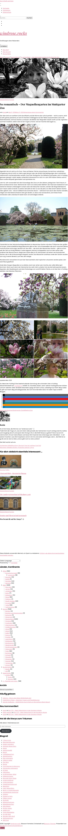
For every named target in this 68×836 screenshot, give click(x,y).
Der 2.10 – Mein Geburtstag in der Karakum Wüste (25, 710)
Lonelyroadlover (8, 780)
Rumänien (8, 653)
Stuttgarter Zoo (18, 410)
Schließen (4, 46)
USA (6, 671)
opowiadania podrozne (10, 792)
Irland (7, 629)
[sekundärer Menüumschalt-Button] (0, 3)
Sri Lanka (8, 603)
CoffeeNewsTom (8, 754)
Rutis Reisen (6, 806)
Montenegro (9, 643)
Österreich (8, 649)
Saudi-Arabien (10, 601)
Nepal (7, 597)
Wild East (6, 820)
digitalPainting (7, 756)
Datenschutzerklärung (15, 826)
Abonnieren (6, 731)
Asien (4, 585)
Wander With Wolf (9, 816)
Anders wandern (8, 744)
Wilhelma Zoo (28, 410)
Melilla (7, 579)
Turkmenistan (10, 607)
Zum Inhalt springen (6, 1)
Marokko (8, 577)
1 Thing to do (7, 740)
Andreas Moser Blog (9, 746)
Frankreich (8, 623)
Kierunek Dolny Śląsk (9, 778)
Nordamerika (7, 667)
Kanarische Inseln (11, 573)
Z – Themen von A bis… (10, 681)
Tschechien (9, 663)
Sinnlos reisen (7, 808)
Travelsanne (18, 386)
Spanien (8, 661)
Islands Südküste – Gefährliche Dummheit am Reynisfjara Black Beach (26, 702)
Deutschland (4, 100)
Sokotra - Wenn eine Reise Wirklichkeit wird (17, 698)
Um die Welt (7, 814)
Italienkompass (8, 776)
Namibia (8, 581)
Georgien (8, 587)
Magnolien (3, 410)
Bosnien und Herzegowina (14, 613)
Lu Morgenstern (8, 782)
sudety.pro (6, 810)
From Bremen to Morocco (11, 766)
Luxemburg (9, 639)
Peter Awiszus (7, 712)
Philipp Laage (7, 798)
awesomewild (7, 750)
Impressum (6, 10)
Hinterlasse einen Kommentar (34, 112)
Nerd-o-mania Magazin (11, 790)
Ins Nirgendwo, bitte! (9, 774)
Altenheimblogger (9, 742)
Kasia (4, 112)
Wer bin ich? (7, 52)
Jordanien (8, 591)
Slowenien (8, 659)
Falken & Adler (7, 760)
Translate (14, 563)
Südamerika (7, 673)
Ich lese (5, 770)
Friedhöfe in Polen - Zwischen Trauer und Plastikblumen (21, 700)
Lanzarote (11, 575)
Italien (7, 470)
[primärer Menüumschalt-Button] (0, 44)
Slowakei (8, 657)
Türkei (7, 605)
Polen (7, 651)
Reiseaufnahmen (8, 802)
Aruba (10, 677)
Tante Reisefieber (8, 812)
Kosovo (7, 635)
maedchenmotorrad (10, 784)
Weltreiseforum (8, 818)
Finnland (8, 621)
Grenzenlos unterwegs (10, 768)
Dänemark (9, 617)
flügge (5, 764)
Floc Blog (6, 762)
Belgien (7, 611)
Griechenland (9, 625)
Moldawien (9, 641)
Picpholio (6, 800)
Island (7, 631)
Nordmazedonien (11, 647)
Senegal (8, 583)
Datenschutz (7, 12)
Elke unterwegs (8, 758)
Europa (11, 100)
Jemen (7, 589)
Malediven (8, 595)
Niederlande (9, 645)
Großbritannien (10, 627)
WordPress (3, 826)
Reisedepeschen (8, 804)
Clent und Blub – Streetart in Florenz (13, 473)
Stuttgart (10, 410)
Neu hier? (6, 50)
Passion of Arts (7, 796)
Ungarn (7, 665)
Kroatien (8, 637)
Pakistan (8, 599)
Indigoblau (6, 772)
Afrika (4, 571)
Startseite (6, 8)
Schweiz (8, 655)
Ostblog (5, 794)
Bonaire (10, 679)
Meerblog (6, 786)
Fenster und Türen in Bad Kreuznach (13, 515)
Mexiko (7, 669)
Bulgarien (8, 615)
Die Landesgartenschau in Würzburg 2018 (15, 494)
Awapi (5, 748)
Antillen (7, 675)
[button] (17, 329)
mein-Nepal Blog (8, 788)
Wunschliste (7, 54)
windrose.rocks (13, 33)
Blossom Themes (50, 824)
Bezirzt (5, 752)
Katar (7, 593)
